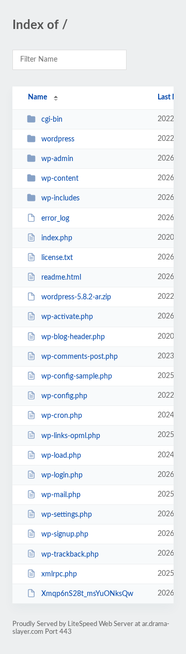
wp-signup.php (64, 534)
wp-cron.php (61, 415)
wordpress (57, 139)
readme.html (61, 277)
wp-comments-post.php (79, 356)
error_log (55, 218)
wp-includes (60, 198)
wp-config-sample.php (76, 376)
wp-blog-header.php (73, 337)
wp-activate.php (67, 317)
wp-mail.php (61, 495)
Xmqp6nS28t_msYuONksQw (87, 594)
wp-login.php (62, 475)
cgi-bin (52, 119)
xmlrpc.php (59, 574)
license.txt (57, 257)
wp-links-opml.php (70, 435)
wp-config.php (64, 396)
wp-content (60, 178)
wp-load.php (61, 455)
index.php (56, 238)
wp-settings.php (66, 514)
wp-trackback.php (70, 554)
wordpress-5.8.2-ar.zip (76, 297)
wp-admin (57, 159)
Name (37, 97)
